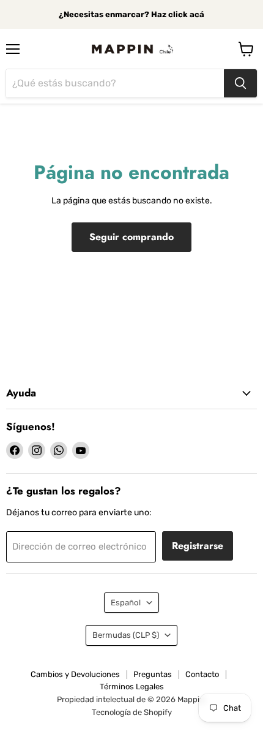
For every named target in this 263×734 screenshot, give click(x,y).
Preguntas (152, 674)
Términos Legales (132, 686)
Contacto (202, 674)
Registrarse (197, 546)
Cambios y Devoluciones (75, 674)
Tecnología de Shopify (132, 712)
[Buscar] (240, 83)
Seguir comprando (131, 237)
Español (126, 602)
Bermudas (125, 635)
